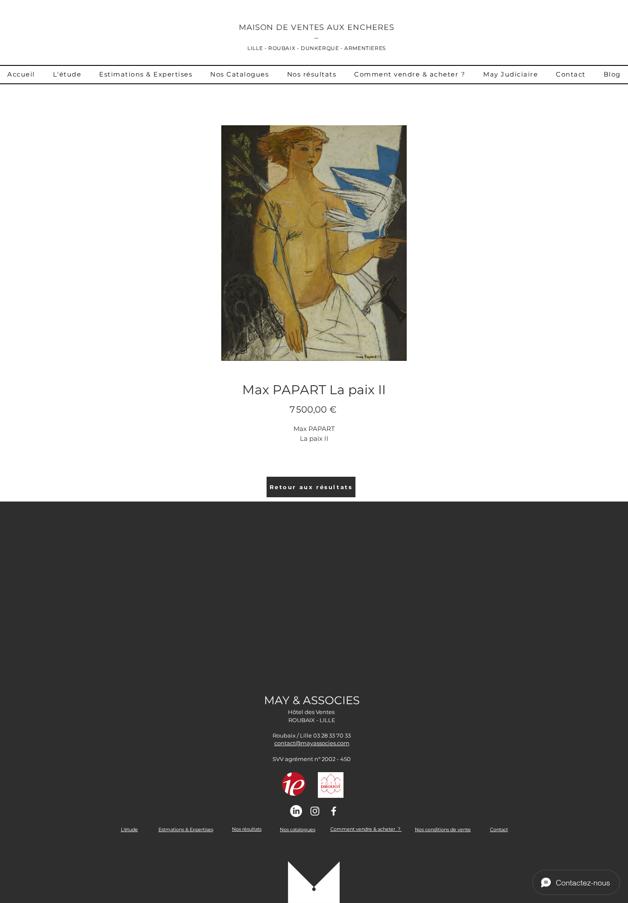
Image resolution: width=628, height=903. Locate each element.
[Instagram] (315, 811)
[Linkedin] (296, 811)
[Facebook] (334, 811)
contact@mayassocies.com (311, 743)
